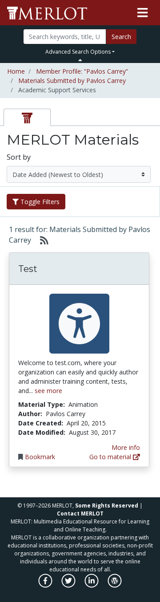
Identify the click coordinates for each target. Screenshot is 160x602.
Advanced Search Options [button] (78, 51)
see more (48, 390)
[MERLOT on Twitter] (69, 585)
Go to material (111, 456)
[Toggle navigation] (142, 12)
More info (126, 447)
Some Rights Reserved (106, 505)
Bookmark (40, 456)
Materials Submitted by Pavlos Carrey (72, 80)
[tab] (27, 117)
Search (121, 36)
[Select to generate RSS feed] (40, 240)
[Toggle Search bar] (80, 60)
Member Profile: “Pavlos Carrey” (82, 71)
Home (16, 71)
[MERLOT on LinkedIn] (92, 585)
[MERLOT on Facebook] (46, 585)
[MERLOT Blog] (115, 585)
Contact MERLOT (80, 513)
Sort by (19, 157)
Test (27, 269)
